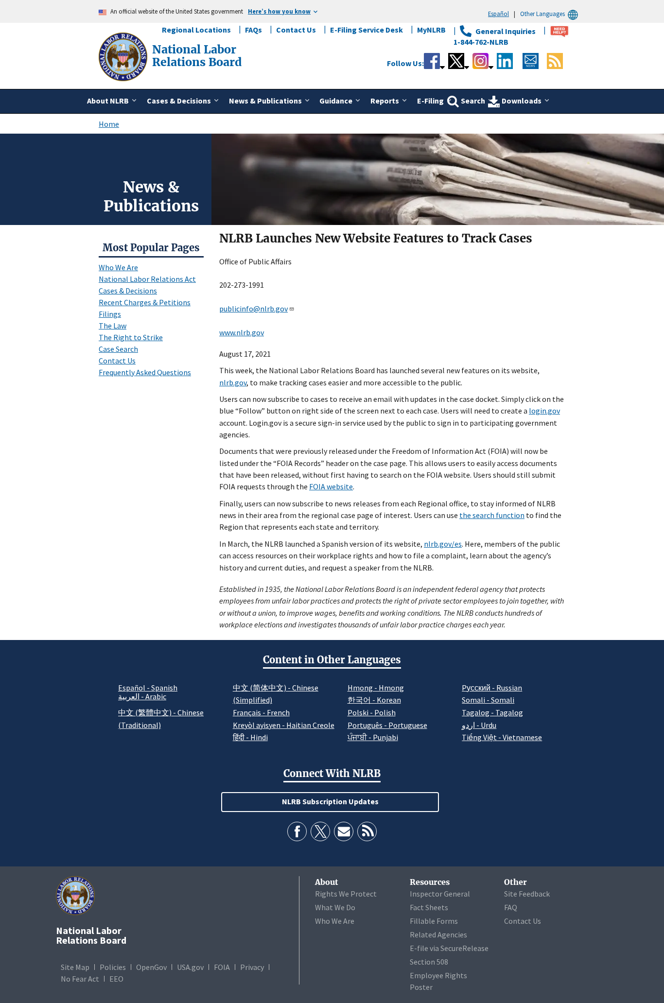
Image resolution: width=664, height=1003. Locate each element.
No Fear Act (80, 979)
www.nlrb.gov (241, 332)
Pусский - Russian (492, 687)
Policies (113, 967)
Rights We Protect (346, 894)
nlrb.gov (232, 382)
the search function (491, 515)
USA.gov (190, 967)
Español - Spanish (147, 687)
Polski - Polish (372, 712)
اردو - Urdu (479, 725)
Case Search (118, 349)
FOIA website (331, 486)
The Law (112, 325)
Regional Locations (196, 29)
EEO (116, 979)
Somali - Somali (488, 700)
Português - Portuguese (387, 725)
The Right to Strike (131, 337)
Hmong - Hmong (376, 687)
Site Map (75, 967)
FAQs (253, 29)
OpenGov (151, 967)
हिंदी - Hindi (250, 737)
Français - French (261, 712)
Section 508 (429, 962)
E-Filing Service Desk (366, 29)
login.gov (544, 410)
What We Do (335, 907)
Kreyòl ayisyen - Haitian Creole (283, 725)
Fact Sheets (429, 907)
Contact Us (296, 29)
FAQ (510, 907)
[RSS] (367, 831)
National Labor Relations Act (147, 279)
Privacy (252, 967)
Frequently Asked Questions (145, 372)
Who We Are (118, 267)
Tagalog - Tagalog (492, 712)
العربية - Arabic (142, 696)
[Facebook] (297, 831)
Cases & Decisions (128, 290)
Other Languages (542, 13)
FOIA (222, 967)
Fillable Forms (434, 921)
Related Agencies (438, 934)
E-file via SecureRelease (449, 948)
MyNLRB (431, 29)
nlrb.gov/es (443, 544)
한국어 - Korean (374, 700)
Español (498, 13)
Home (109, 124)
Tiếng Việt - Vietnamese (502, 737)
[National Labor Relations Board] (124, 56)
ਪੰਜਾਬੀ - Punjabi (373, 737)
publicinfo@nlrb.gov (253, 308)
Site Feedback (527, 894)
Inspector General (440, 894)
